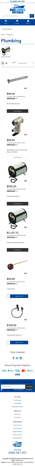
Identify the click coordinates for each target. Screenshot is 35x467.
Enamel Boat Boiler (13, 196)
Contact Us (17, 417)
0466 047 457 (18, 1)
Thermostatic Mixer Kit (14, 335)
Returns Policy (17, 435)
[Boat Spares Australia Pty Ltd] (17, 8)
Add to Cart (19, 296)
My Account (17, 400)
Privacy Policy (29, 389)
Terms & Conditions (18, 389)
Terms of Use (17, 425)
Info (16, 98)
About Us (17, 414)
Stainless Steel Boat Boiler (15, 242)
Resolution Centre (17, 406)
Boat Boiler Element (13, 104)
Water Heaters (5, 57)
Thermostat (11, 289)
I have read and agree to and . (17, 389)
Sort (14, 62)
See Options (17, 111)
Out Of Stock (17, 157)
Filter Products (7, 29)
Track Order (17, 403)
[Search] (32, 16)
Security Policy (17, 438)
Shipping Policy (17, 431)
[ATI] (26, 88)
